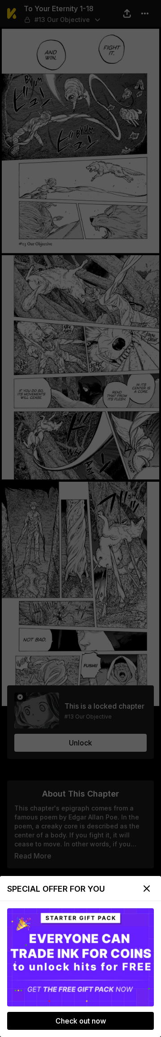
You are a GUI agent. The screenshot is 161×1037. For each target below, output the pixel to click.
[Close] (147, 888)
